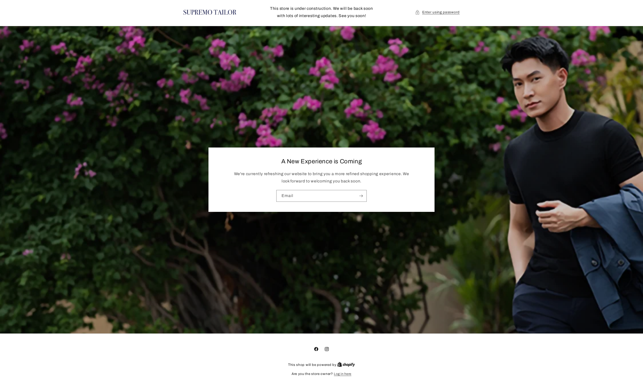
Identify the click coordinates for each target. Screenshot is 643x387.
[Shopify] (346, 365)
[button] (437, 12)
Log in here (342, 374)
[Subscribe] (360, 196)
